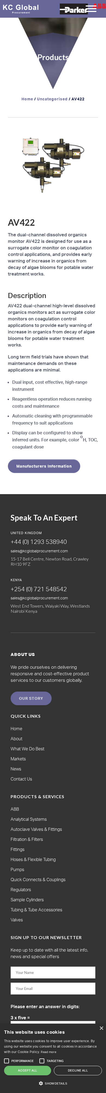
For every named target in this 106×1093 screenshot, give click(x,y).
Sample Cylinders (27, 899)
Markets (18, 758)
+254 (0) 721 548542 (39, 589)
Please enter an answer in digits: (45, 1006)
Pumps (17, 869)
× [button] (101, 1028)
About (16, 738)
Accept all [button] (27, 1070)
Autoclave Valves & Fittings (36, 829)
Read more (48, 1052)
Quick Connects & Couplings (38, 879)
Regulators (21, 889)
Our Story (31, 698)
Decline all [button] (78, 1070)
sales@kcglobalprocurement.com (39, 551)
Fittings (17, 849)
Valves (17, 919)
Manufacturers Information (44, 466)
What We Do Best (27, 748)
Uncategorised (52, 99)
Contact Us (21, 779)
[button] (89, 135)
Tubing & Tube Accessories (36, 909)
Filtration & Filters (27, 839)
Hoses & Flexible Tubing (33, 859)
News (16, 769)
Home (27, 99)
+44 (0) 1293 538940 (39, 541)
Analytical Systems (29, 819)
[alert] (53, 1058)
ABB (15, 809)
